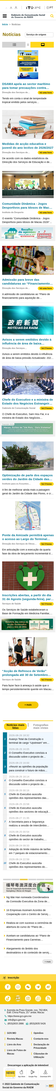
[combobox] (39, 35)
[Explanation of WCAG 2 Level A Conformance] (50, 1086)
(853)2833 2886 (15, 1024)
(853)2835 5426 (37, 1024)
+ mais (48, 961)
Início (5, 24)
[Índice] (4, 16)
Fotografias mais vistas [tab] (40, 726)
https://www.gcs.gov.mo (19, 1016)
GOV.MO (11, 1033)
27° (38, 7)
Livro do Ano (14, 1044)
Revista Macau (15, 1039)
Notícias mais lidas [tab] (15, 726)
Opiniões (38, 1033)
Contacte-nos (41, 1039)
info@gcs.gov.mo (16, 1020)
